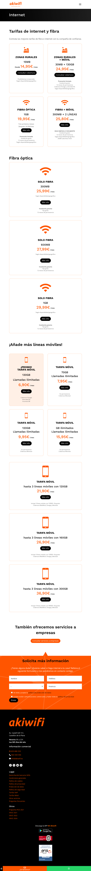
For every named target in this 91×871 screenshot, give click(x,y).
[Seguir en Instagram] (21, 765)
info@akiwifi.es (17, 758)
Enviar (13, 700)
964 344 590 (16, 755)
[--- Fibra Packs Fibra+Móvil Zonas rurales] (26, 686)
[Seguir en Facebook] (10, 765)
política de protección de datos (39, 693)
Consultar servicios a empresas (45, 641)
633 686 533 (16, 751)
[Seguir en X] (14, 765)
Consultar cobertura (26, 73)
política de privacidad (66, 697)
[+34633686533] (69, 868)
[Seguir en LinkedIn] (17, 765)
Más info (26, 130)
